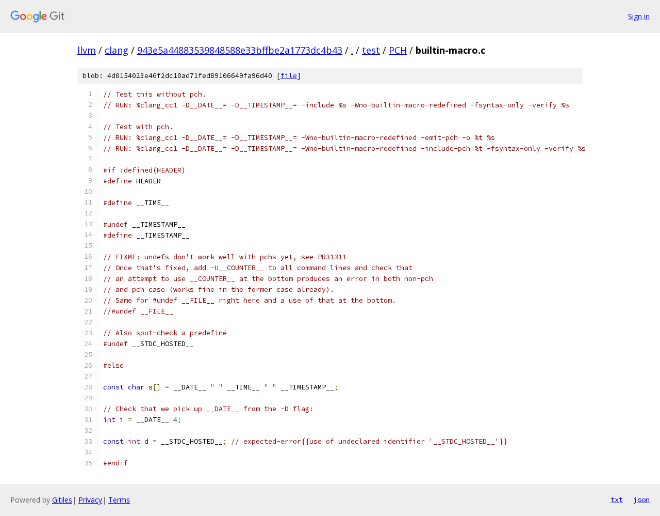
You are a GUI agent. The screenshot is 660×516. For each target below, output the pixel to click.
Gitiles (62, 500)
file (288, 75)
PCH (398, 50)
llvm (86, 50)
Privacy (90, 500)
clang (116, 50)
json (641, 499)
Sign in (639, 16)
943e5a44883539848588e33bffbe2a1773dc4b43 (239, 50)
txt (616, 499)
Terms (119, 500)
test (371, 50)
